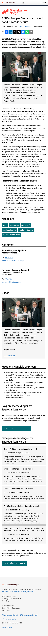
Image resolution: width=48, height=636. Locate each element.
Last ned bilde (9, 355)
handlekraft (25, 225)
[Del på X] (15, 32)
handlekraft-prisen (26, 230)
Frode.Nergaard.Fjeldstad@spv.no (15, 261)
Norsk (4, 628)
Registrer (8, 428)
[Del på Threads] (19, 32)
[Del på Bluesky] (23, 32)
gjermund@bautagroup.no (11, 282)
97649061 (9, 279)
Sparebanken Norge (26, 26)
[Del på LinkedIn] (11, 32)
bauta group (14, 225)
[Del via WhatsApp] (27, 32)
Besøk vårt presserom (14, 563)
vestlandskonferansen (11, 235)
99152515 (9, 258)
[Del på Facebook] (6, 32)
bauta (5, 225)
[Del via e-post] (31, 32)
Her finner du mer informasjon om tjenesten (17, 591)
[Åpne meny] (23, 2)
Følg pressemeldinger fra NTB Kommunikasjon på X (20, 615)
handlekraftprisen (9, 230)
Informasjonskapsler (9, 619)
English (9, 628)
